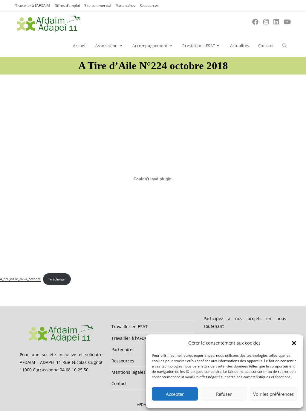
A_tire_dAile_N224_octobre (20, 279)
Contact (119, 383)
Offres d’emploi (67, 5)
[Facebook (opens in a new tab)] (255, 22)
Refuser (224, 394)
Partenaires (125, 5)
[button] (294, 343)
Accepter (175, 394)
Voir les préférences (273, 394)
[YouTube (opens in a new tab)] (287, 22)
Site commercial (97, 5)
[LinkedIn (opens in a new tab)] (276, 22)
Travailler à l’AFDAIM (32, 5)
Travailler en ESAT (129, 326)
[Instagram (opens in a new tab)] (266, 22)
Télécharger (57, 279)
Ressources (149, 5)
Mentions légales (128, 372)
